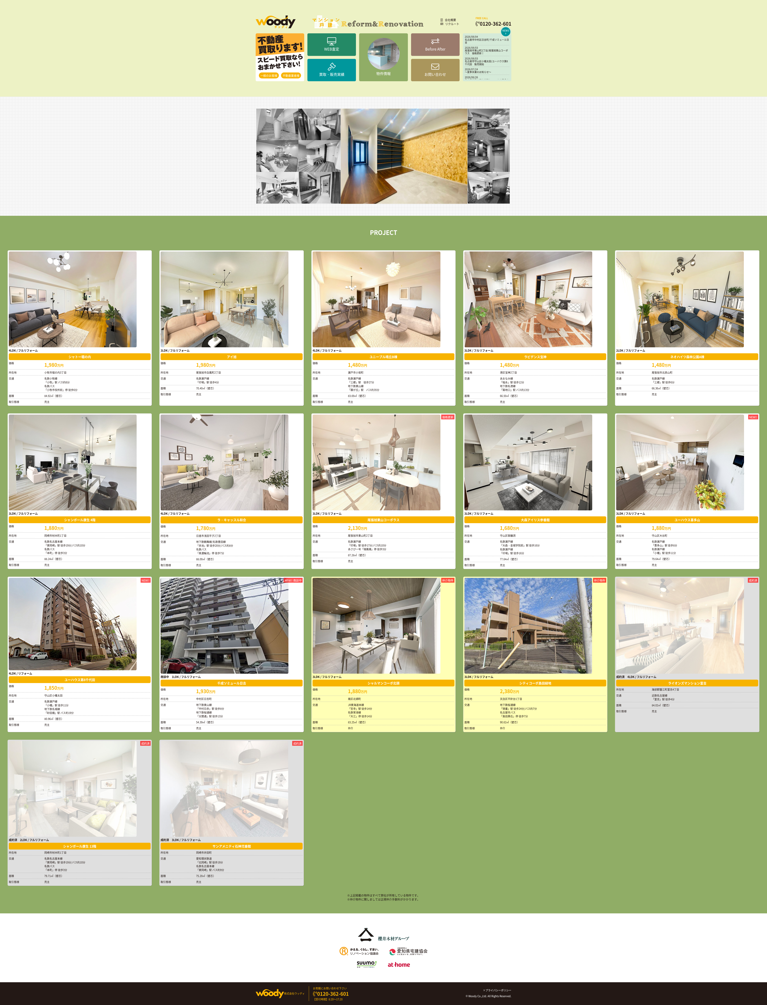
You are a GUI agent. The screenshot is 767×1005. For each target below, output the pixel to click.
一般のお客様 (268, 75)
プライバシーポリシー (498, 990)
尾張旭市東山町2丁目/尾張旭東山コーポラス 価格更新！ (486, 52)
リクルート (452, 24)
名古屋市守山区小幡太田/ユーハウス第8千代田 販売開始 (486, 62)
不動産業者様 (291, 75)
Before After (435, 49)
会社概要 (450, 20)
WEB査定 (331, 49)
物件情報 (383, 73)
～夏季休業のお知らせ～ (478, 72)
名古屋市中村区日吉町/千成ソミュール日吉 (487, 41)
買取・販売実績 (331, 74)
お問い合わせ (435, 74)
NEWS (505, 30)
